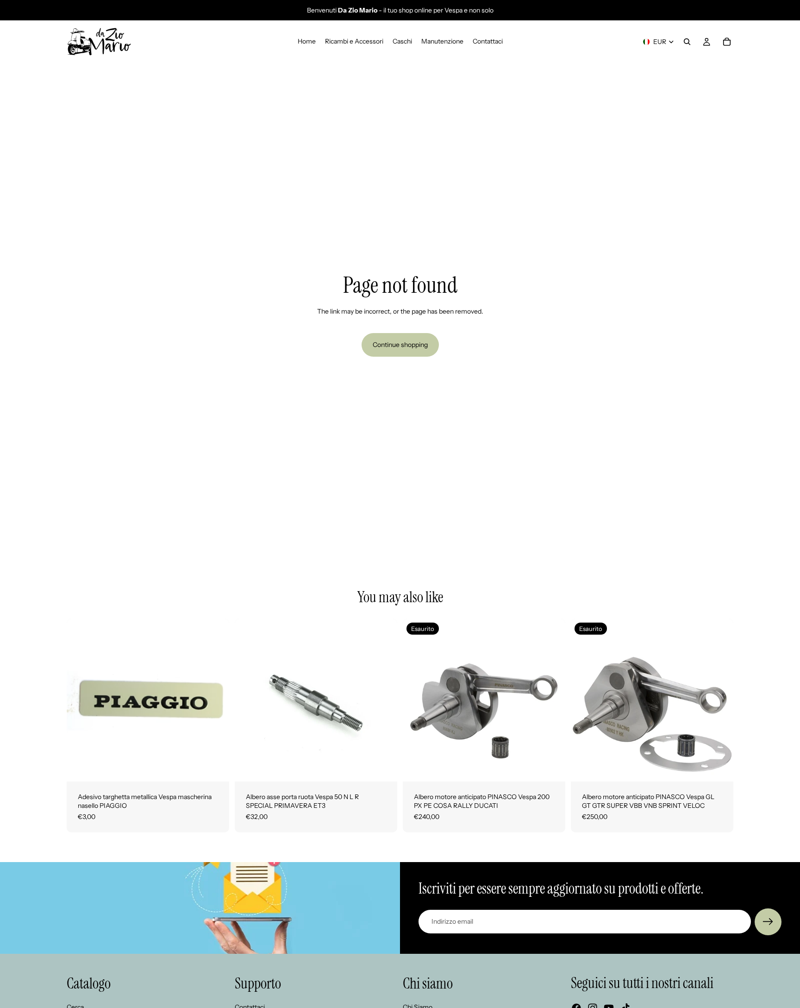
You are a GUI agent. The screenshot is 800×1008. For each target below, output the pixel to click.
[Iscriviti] (768, 921)
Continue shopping (400, 344)
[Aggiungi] (214, 767)
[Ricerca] (687, 42)
